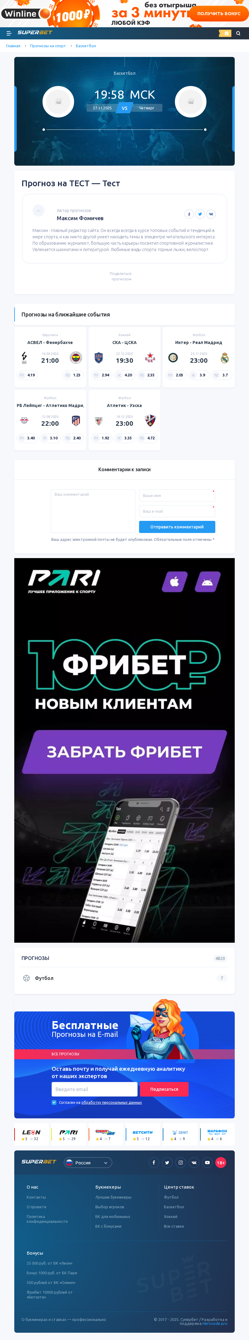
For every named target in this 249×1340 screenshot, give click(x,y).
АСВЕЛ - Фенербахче (50, 342)
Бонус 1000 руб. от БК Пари (52, 1273)
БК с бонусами (108, 1226)
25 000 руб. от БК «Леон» (49, 1263)
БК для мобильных (112, 1216)
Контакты (36, 1197)
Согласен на (69, 1102)
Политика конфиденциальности (47, 1218)
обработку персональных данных (111, 1102)
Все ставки (174, 1226)
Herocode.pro (215, 1323)
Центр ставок (179, 1186)
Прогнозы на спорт (48, 46)
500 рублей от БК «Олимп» (51, 1282)
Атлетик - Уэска (124, 405)
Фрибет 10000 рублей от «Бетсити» (50, 1294)
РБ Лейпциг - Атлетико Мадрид (52, 405)
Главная (13, 46)
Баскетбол (86, 46)
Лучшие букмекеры (113, 1197)
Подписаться (164, 1089)
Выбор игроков (109, 1207)
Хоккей (170, 1216)
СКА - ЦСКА (124, 342)
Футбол (171, 1197)
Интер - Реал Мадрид (198, 342)
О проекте (36, 1207)
